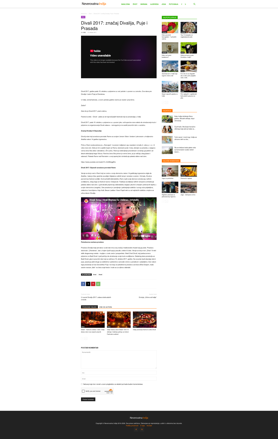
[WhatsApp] (98, 284)
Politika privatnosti (132, 425)
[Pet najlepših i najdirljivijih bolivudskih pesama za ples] (189, 86)
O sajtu (142, 425)
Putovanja (173, 4)
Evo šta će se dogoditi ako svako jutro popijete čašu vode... (188, 76)
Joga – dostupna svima (188, 195)
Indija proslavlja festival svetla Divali (144, 330)
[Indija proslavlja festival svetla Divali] (145, 319)
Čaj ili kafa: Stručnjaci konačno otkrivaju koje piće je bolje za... (184, 128)
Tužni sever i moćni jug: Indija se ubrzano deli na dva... (185, 138)
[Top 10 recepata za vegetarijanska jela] (189, 27)
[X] (185, 4)
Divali (94, 274)
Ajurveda (154, 4)
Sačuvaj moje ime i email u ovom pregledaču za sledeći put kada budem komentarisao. (113, 384)
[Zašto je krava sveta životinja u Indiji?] (189, 48)
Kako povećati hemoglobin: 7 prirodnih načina (169, 37)
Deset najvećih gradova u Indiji (170, 95)
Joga (164, 4)
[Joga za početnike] (170, 171)
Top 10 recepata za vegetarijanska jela (187, 36)
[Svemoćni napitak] (189, 171)
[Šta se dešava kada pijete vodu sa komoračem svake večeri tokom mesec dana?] (167, 150)
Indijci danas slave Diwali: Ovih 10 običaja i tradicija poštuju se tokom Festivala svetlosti (118, 332)
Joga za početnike (167, 178)
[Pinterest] (93, 284)
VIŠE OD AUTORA (105, 307)
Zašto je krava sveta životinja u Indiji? (187, 56)
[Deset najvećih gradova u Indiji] (170, 86)
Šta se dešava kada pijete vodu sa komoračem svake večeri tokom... (185, 149)
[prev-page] (82, 338)
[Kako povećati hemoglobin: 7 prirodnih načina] (170, 27)
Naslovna (125, 4)
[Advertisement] (118, 84)
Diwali (100, 274)
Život (135, 4)
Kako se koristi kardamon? (166, 56)
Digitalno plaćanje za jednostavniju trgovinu (168, 196)
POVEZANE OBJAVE (89, 307)
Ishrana (143, 4)
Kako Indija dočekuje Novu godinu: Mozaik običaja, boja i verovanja (184, 118)
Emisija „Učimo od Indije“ (148, 297)
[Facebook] (181, 4)
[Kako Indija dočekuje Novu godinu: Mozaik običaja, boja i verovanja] (167, 119)
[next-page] (85, 338)
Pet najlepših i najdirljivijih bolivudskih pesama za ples (189, 96)
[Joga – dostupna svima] (189, 187)
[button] (194, 4)
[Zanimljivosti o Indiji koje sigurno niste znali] (170, 66)
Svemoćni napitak (186, 178)
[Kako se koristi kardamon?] (170, 48)
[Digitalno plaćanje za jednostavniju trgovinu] (170, 187)
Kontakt (149, 425)
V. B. (84, 32)
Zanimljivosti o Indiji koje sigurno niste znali (169, 75)
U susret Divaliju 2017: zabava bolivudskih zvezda (96, 298)
